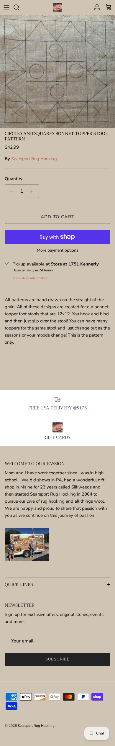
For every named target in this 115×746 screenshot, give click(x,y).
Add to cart (57, 217)
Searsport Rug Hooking (34, 159)
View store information (30, 278)
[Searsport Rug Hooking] (57, 7)
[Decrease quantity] (10, 191)
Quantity (13, 179)
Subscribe (57, 659)
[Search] (19, 7)
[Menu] (6, 7)
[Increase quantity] (33, 191)
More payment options (57, 250)
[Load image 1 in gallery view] (57, 71)
